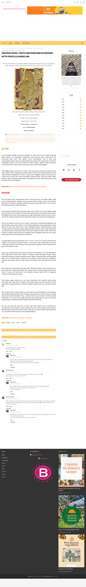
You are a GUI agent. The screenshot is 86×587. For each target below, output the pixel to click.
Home (3, 2)
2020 (71, 112)
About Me (8, 2)
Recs (3, 468)
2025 (71, 99)
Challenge (4, 457)
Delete (10, 351)
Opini (3, 466)
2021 (71, 110)
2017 (71, 120)
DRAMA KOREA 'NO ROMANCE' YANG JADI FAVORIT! (69, 489)
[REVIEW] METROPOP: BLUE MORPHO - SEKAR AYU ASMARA (28, 186)
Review (18, 322)
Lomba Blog (5, 460)
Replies (9, 354)
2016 (71, 123)
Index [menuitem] (10, 43)
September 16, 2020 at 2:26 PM (16, 357)
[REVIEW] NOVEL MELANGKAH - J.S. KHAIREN (20, 318)
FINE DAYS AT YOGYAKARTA (65, 569)
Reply (7, 351)
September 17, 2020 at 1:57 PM (16, 383)
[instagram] (81, 2)
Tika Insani (22, 50)
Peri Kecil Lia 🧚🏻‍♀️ (10, 370)
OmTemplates (40, 576)
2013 (71, 128)
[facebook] (75, 2)
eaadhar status (55, 576)
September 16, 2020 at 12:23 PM (12, 345)
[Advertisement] (43, 28)
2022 (71, 107)
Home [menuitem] (5, 43)
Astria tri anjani (10, 397)
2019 (71, 115)
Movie (3, 463)
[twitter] (78, 2)
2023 (71, 104)
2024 (71, 102)
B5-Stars (8, 322)
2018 (71, 118)
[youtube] (83, 2)
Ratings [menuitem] (17, 43)
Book (13, 322)
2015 (71, 126)
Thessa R (8, 343)
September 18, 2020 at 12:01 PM (16, 412)
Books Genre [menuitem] (26, 43)
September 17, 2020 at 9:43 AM (11, 371)
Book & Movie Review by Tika (14, 9)
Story (3, 474)
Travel (3, 477)
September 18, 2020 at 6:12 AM (11, 398)
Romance (7, 48)
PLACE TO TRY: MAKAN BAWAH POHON (68, 530)
